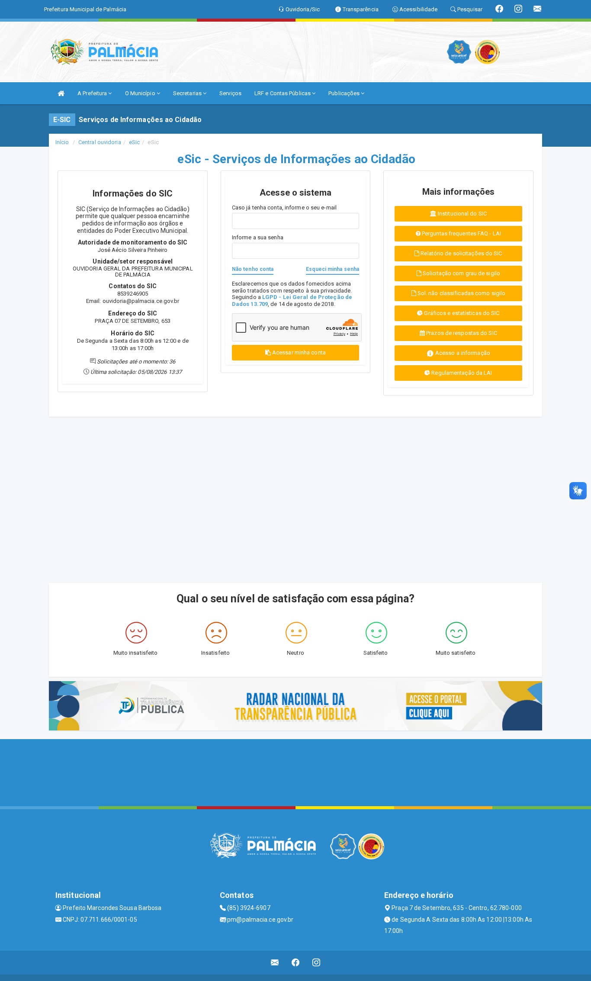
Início (62, 142)
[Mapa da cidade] (295, 771)
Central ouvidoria (99, 142)
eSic (134, 142)
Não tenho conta (253, 269)
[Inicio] (61, 93)
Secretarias (188, 93)
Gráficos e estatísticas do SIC (461, 313)
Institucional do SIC (462, 213)
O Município (141, 93)
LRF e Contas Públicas (283, 93)
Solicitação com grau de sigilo (460, 273)
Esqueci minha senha (332, 269)
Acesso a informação (462, 353)
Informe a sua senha (257, 237)
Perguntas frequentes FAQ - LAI (461, 233)
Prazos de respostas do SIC (461, 333)
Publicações (344, 93)
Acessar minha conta (299, 352)
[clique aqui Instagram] (316, 962)
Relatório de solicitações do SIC (460, 253)
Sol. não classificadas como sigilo (461, 293)
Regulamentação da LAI (461, 373)
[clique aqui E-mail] (275, 962)
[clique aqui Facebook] (295, 962)
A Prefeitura (92, 93)
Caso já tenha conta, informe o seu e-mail (284, 207)
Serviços (230, 93)
